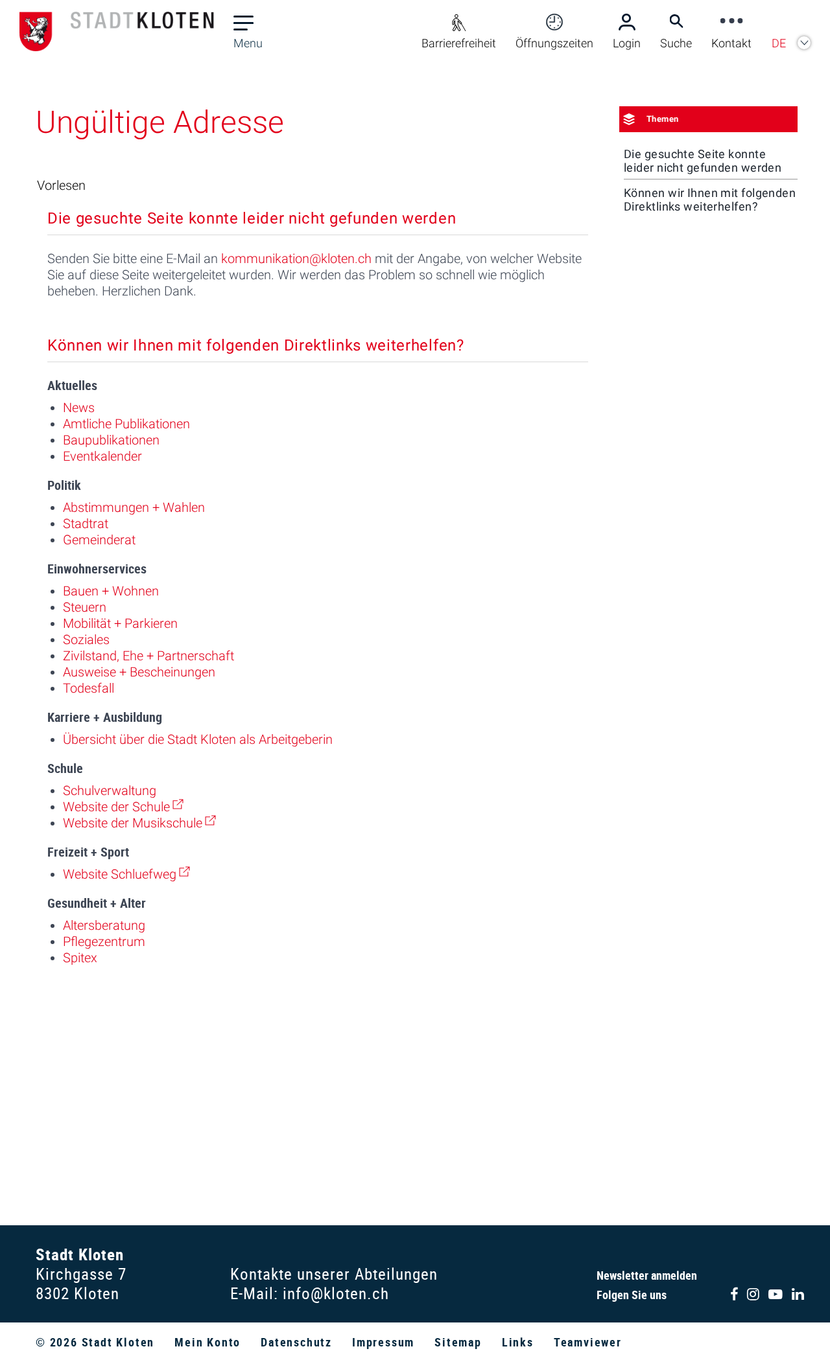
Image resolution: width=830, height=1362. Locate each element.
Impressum (383, 1342)
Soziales (86, 639)
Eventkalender (102, 456)
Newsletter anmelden (647, 1275)
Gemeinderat (99, 540)
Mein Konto (207, 1342)
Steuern (84, 607)
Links (518, 1342)
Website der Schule (123, 806)
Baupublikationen (111, 440)
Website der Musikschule (139, 823)
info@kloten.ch (336, 1293)
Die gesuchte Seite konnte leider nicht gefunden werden (702, 160)
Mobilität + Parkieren (120, 623)
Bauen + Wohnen (111, 591)
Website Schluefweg (126, 874)
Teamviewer (588, 1342)
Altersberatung (104, 925)
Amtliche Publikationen (126, 424)
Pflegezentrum (104, 941)
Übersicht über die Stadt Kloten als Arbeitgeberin (198, 739)
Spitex (80, 957)
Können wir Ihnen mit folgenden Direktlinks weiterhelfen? (710, 199)
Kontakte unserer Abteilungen (334, 1273)
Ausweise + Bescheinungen (139, 672)
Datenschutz (296, 1342)
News (79, 407)
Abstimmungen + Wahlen (134, 507)
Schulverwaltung (109, 790)
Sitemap (458, 1342)
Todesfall (88, 688)
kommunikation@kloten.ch (296, 258)
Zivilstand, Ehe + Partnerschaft (148, 656)
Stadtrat (85, 523)
